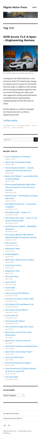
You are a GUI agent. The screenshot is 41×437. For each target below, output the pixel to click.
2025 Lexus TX (11, 243)
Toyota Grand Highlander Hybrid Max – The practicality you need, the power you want (21, 187)
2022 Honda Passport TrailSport (18, 363)
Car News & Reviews (11, 413)
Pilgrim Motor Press (15, 7)
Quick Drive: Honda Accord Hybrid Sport (21, 346)
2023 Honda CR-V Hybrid (14, 321)
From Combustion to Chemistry (17, 157)
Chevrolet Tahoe (12, 276)
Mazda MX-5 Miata (12, 249)
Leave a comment (17, 127)
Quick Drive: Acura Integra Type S (18, 352)
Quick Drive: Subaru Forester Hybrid (19, 260)
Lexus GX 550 (10, 282)
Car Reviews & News (23, 125)
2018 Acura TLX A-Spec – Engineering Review (19, 38)
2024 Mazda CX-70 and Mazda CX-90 (19, 304)
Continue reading (10, 120)
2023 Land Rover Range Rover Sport (19, 327)
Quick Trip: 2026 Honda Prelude (18, 162)
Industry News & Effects (12, 418)
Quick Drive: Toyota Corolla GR (17, 341)
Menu (34, 7)
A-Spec (34, 125)
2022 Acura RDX (11, 377)
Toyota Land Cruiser (13, 265)
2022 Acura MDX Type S (14, 357)
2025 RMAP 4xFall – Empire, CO (17, 212)
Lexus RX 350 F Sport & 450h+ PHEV (19, 299)
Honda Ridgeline (12, 254)
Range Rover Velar (12, 271)
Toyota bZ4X (10, 288)
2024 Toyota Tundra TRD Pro (16, 310)
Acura (5, 127)
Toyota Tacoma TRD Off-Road (17, 293)
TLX (8, 127)
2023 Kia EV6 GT (11, 316)
